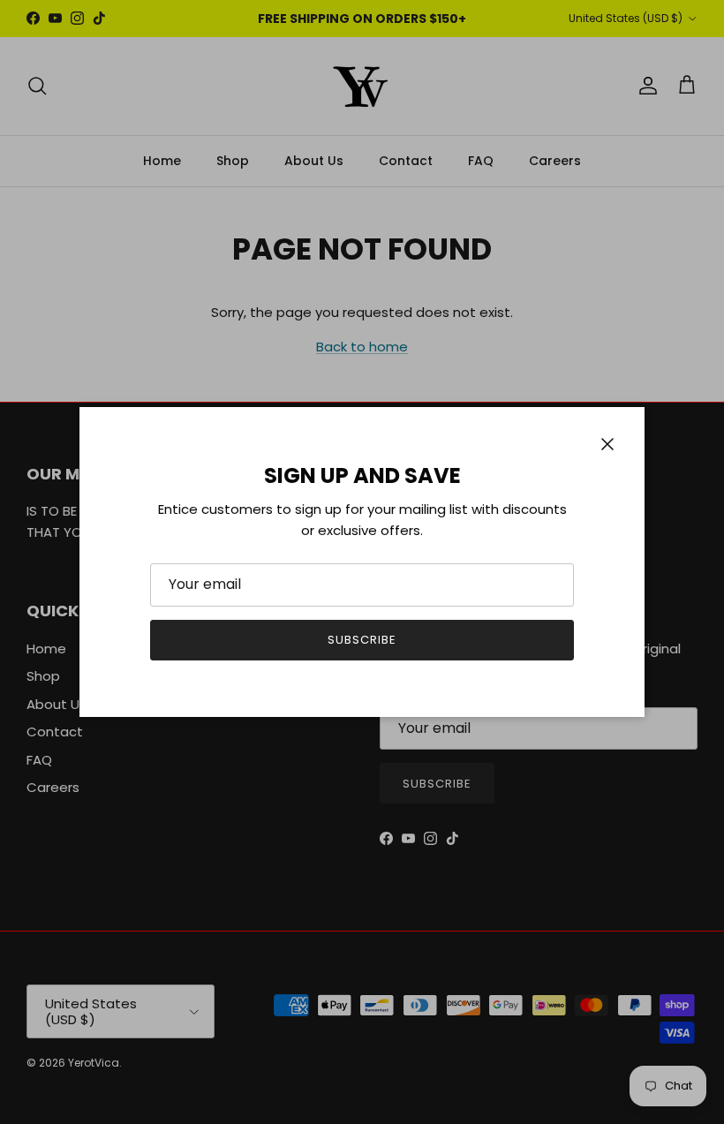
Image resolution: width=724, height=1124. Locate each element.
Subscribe (362, 639)
